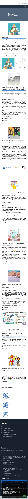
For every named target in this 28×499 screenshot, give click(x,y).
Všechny (5, 416)
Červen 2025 (5, 404)
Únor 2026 (5, 395)
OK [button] (24, 495)
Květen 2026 (5, 392)
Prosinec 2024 (6, 411)
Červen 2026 (5, 391)
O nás (4, 440)
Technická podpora (7, 428)
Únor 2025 (5, 408)
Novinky (4, 445)
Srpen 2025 (5, 402)
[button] (19, 4)
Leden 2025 (5, 410)
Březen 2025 (5, 407)
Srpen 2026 (5, 389)
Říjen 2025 (5, 399)
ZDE (21, 293)
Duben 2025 (5, 406)
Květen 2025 (5, 405)
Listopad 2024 (6, 412)
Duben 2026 (5, 393)
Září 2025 (5, 401)
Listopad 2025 (6, 398)
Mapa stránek (6, 438)
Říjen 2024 (5, 413)
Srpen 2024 (5, 415)
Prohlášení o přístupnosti (8, 430)
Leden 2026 (5, 396)
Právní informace (6, 432)
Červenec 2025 (6, 403)
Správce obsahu (6, 426)
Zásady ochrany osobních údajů (9, 434)
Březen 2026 (5, 394)
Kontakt (4, 443)
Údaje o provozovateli (7, 436)
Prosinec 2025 (6, 397)
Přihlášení (24, 3)
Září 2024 (5, 414)
